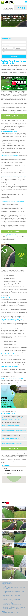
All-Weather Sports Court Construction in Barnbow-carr (14, 587)
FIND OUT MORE (14, 231)
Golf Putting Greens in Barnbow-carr (10, 600)
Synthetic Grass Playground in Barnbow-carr (12, 605)
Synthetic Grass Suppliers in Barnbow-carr (11, 596)
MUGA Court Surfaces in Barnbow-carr (11, 590)
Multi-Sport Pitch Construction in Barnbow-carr (12, 592)
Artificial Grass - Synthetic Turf (20, 613)
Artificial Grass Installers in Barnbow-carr (11, 598)
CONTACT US (14, 448)
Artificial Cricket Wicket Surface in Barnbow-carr (12, 609)
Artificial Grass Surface (6, 582)
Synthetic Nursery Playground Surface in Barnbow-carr (14, 607)
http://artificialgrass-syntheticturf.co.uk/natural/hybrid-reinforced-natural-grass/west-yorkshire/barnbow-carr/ (12, 319)
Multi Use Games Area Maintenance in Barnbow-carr (13, 591)
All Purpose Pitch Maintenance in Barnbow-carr (12, 586)
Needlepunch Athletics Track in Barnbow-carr (12, 608)
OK (21, 473)
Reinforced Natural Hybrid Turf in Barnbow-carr (12, 612)
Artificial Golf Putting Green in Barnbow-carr (12, 604)
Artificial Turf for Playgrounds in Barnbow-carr (12, 602)
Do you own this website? (8, 473)
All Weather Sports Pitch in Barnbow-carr (11, 584)
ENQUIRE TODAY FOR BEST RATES (14, 116)
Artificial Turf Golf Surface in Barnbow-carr (11, 599)
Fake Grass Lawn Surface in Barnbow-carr (11, 595)
